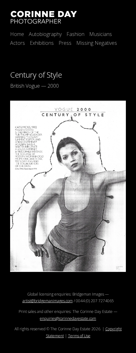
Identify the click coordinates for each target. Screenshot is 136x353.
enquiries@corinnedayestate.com (68, 318)
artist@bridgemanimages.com (47, 300)
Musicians (100, 34)
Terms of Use (79, 335)
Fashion (75, 34)
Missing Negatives (96, 42)
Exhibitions (42, 42)
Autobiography (45, 34)
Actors (17, 42)
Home (17, 34)
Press (65, 42)
